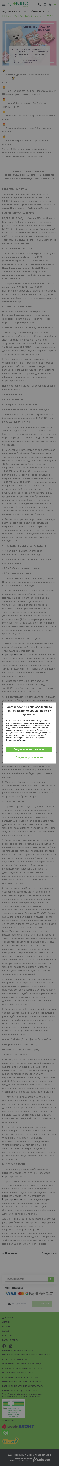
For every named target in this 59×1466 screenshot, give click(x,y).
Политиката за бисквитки (17, 740)
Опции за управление (29, 758)
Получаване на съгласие (29, 750)
